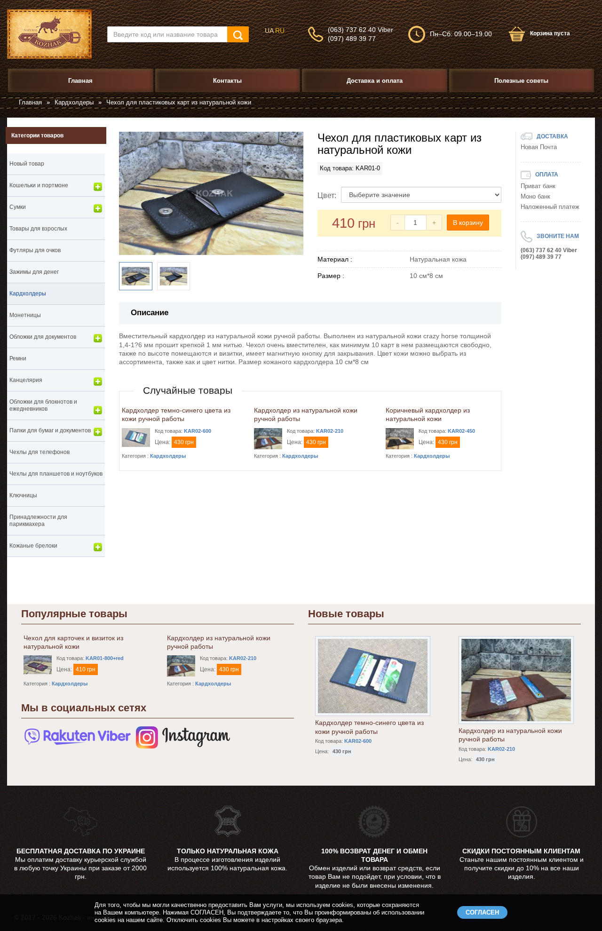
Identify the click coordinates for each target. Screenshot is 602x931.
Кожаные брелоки (33, 545)
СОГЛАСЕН (482, 912)
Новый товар (26, 163)
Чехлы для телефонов (39, 452)
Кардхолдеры (74, 102)
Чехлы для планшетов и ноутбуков (56, 473)
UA (269, 30)
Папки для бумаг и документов (50, 430)
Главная (30, 102)
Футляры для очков (35, 250)
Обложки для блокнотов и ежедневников (43, 405)
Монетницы (25, 315)
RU (280, 30)
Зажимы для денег (34, 272)
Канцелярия (25, 380)
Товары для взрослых (38, 228)
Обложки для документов (42, 337)
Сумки (17, 207)
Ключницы (23, 495)
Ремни (17, 358)
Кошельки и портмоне (38, 185)
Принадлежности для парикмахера (38, 520)
